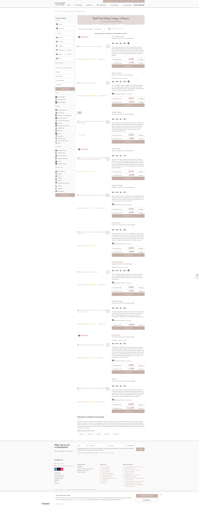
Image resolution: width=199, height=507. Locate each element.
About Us (62, 489)
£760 (131, 62)
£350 (131, 134)
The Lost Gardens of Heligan (132, 470)
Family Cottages (62, 150)
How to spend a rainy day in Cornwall (134, 466)
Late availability (105, 468)
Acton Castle (116, 149)
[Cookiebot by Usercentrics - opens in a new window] (45, 504)
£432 (131, 209)
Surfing (59, 185)
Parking (60, 130)
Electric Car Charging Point (64, 115)
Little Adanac (116, 223)
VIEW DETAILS (128, 66)
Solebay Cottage (117, 262)
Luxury (59, 161)
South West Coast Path (63, 183)
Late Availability (62, 102)
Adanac (114, 379)
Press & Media (80, 489)
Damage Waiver (71, 489)
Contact (56, 489)
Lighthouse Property (63, 158)
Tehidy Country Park (130, 471)
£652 (131, 287)
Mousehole (90, 434)
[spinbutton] (65, 37)
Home (69, 5)
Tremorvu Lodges (122, 340)
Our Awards (105, 481)
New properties (105, 466)
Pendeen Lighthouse (123, 78)
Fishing (60, 176)
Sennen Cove (116, 434)
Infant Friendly (61, 152)
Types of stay (105, 479)
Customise (59, 504)
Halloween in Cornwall (130, 476)
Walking (60, 188)
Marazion (81, 434)
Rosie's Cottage (117, 185)
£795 (131, 368)
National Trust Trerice (130, 468)
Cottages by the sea (107, 476)
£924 (131, 101)
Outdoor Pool (61, 128)
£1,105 (130, 408)
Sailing (59, 180)
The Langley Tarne (118, 36)
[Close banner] (161, 494)
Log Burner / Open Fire (63, 125)
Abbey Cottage (117, 112)
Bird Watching (61, 171)
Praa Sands (107, 434)
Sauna (59, 133)
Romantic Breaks (62, 163)
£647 (131, 98)
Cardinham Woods (129, 473)
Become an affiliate (91, 489)
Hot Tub (60, 123)
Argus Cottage (116, 73)
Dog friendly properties (107, 473)
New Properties (62, 99)
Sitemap (104, 483)
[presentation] (107, 46)
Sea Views (60, 136)
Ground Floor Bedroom (63, 120)
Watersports (61, 191)
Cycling (60, 173)
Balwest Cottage (117, 301)
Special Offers (61, 97)
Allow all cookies (147, 495)
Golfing (59, 178)
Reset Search (65, 89)
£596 (131, 365)
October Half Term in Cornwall (132, 474)
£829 (131, 404)
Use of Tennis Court (63, 140)
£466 (131, 138)
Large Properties (62, 155)
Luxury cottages (106, 471)
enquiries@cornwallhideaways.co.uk (65, 465)
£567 (131, 212)
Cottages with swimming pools (109, 478)
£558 (131, 175)
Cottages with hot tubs (107, 474)
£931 (131, 290)
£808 (131, 251)
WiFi (59, 143)
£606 (131, 248)
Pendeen (99, 434)
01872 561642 (139, 5)
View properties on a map (117, 28)
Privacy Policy (100, 452)
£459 (131, 59)
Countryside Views (62, 110)
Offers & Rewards (106, 470)
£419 (131, 171)
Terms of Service (108, 452)
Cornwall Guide (114, 5)
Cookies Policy (77, 499)
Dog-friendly (61, 112)
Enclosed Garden (62, 118)
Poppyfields (116, 335)
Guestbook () (101, 59)
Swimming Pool (62, 138)
